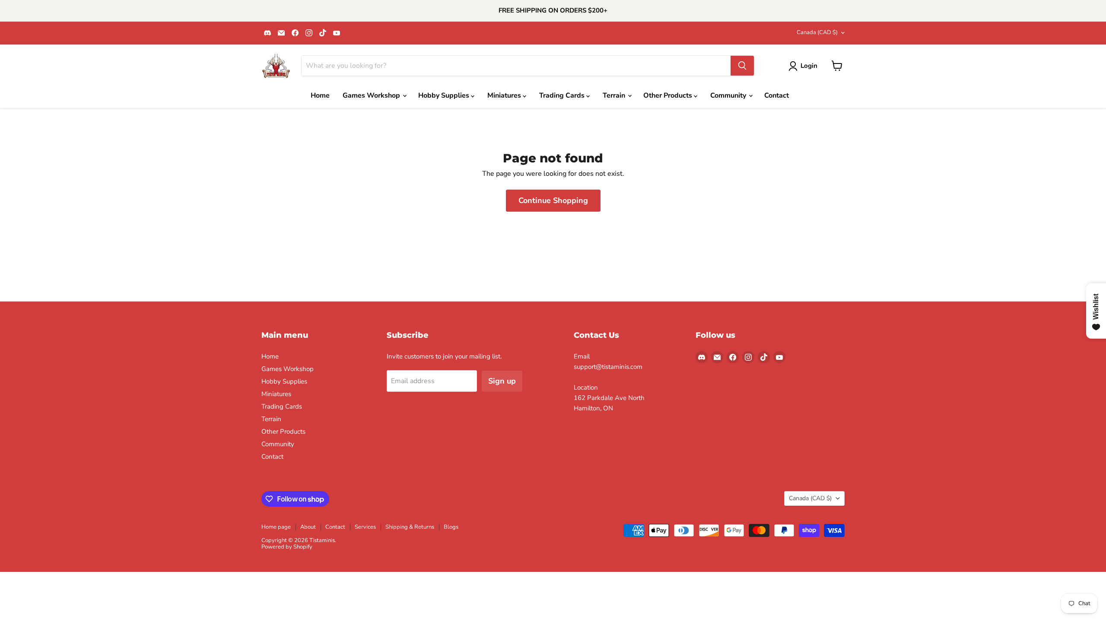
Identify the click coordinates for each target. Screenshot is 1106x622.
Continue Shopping (553, 200)
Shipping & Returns (409, 527)
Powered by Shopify (286, 547)
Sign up (502, 381)
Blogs (451, 527)
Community (729, 95)
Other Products (668, 95)
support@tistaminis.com (608, 366)
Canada (817, 32)
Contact (776, 95)
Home (320, 95)
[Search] (742, 66)
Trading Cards (562, 95)
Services (365, 527)
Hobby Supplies (444, 95)
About (308, 527)
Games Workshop (372, 95)
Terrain (615, 95)
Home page (276, 527)
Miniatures (505, 95)
